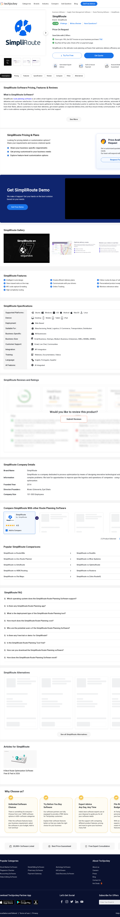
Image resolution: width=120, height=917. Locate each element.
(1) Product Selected (108, 539)
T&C (101, 39)
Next (45, 33)
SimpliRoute (62, 20)
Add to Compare (15, 530)
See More (74, 119)
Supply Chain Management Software (78, 12)
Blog (76, 4)
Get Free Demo (17, 207)
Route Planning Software (101, 12)
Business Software (58, 12)
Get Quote (99, 55)
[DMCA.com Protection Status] (35, 904)
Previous (3, 248)
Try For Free (68, 55)
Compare (54, 4)
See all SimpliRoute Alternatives (74, 734)
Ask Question (66, 4)
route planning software (22, 99)
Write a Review (75, 23)
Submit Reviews (73, 419)
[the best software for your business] (8, 5)
